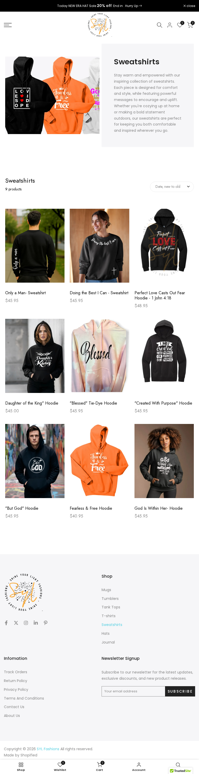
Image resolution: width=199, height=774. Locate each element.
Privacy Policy (16, 689)
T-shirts (109, 615)
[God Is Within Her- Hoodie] (164, 463)
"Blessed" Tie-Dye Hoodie (93, 403)
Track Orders (15, 672)
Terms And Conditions (24, 698)
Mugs (106, 589)
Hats (106, 633)
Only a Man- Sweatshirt (25, 293)
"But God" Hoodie (21, 508)
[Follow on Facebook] (6, 623)
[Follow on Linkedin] (35, 623)
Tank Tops (111, 607)
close (11, 5)
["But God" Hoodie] (35, 463)
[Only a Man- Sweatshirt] (35, 248)
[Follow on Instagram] (26, 623)
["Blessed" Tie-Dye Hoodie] (99, 358)
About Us (12, 715)
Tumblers (110, 598)
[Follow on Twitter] (16, 623)
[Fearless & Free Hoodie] (99, 463)
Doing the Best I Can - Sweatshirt (99, 293)
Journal (108, 642)
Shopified (28, 755)
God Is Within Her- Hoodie (158, 508)
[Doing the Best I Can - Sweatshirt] (99, 248)
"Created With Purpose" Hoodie (163, 403)
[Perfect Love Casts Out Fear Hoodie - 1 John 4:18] (164, 248)
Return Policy (15, 680)
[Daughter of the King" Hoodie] (35, 358)
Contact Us (14, 706)
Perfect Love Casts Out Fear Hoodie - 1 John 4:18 (159, 295)
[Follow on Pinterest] (45, 623)
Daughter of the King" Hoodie (31, 403)
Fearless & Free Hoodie (91, 508)
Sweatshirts (112, 624)
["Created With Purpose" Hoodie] (164, 358)
